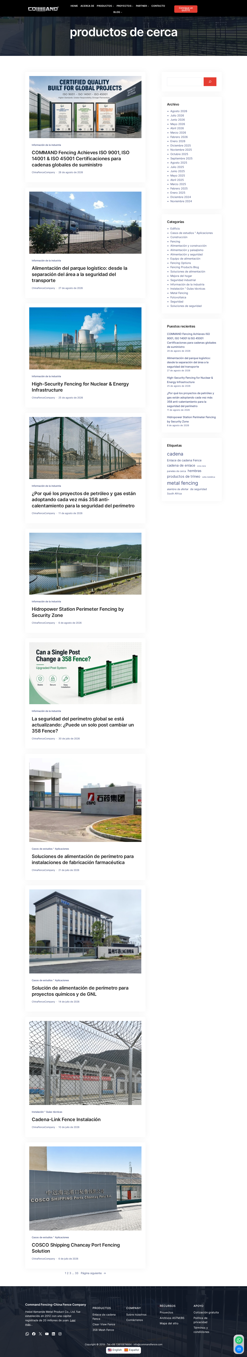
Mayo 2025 (177, 175)
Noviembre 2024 (181, 201)
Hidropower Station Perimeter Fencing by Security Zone (78, 612)
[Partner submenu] (148, 6)
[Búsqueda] (210, 81)
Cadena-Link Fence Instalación (66, 1119)
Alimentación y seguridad (186, 254)
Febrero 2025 (179, 188)
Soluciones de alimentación (187, 271)
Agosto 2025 (178, 162)
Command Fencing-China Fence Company (55, 1304)
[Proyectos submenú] (132, 6)
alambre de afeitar (178, 489)
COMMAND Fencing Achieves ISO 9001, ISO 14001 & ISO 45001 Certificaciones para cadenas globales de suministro (81, 159)
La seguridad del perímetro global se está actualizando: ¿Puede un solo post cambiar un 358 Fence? (83, 725)
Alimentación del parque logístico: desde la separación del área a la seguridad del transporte (79, 274)
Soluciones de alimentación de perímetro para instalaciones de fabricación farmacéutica (83, 859)
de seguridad (198, 489)
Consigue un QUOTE (186, 9)
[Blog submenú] (121, 12)
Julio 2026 (177, 115)
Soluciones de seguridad (186, 306)
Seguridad (176, 301)
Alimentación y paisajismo (186, 250)
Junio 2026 (177, 119)
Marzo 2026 (178, 132)
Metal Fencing (179, 293)
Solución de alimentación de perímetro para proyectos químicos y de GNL (80, 991)
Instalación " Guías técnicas (47, 1111)
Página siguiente (93, 1273)
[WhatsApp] (27, 1334)
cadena (175, 454)
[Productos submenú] (113, 6)
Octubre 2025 (179, 154)
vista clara (201, 466)
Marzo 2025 (178, 184)
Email (239, 1349)
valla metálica (208, 477)
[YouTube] (47, 1334)
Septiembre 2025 (181, 158)
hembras (194, 471)
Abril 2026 (177, 128)
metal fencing (182, 483)
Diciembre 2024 (180, 197)
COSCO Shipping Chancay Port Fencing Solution (76, 1248)
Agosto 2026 (178, 111)
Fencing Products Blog (184, 267)
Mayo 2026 (177, 124)
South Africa (174, 493)
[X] (40, 1334)
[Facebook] (34, 1334)
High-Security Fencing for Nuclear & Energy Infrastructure (80, 387)
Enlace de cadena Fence (184, 460)
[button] (239, 1340)
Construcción (178, 237)
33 (76, 1273)
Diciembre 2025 (180, 145)
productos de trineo (183, 476)
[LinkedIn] (53, 1334)
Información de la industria (46, 144)
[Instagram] (60, 1334)
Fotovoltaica (178, 297)
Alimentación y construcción (188, 245)
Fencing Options (180, 263)
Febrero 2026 (179, 137)
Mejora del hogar (181, 276)
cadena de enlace (181, 465)
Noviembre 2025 (181, 149)
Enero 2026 (177, 141)
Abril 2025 (177, 180)
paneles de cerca (176, 471)
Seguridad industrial (183, 280)
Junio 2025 (177, 171)
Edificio (175, 228)
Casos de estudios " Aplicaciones (50, 848)
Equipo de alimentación (185, 258)
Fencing (175, 241)
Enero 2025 (177, 192)
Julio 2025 (177, 167)
